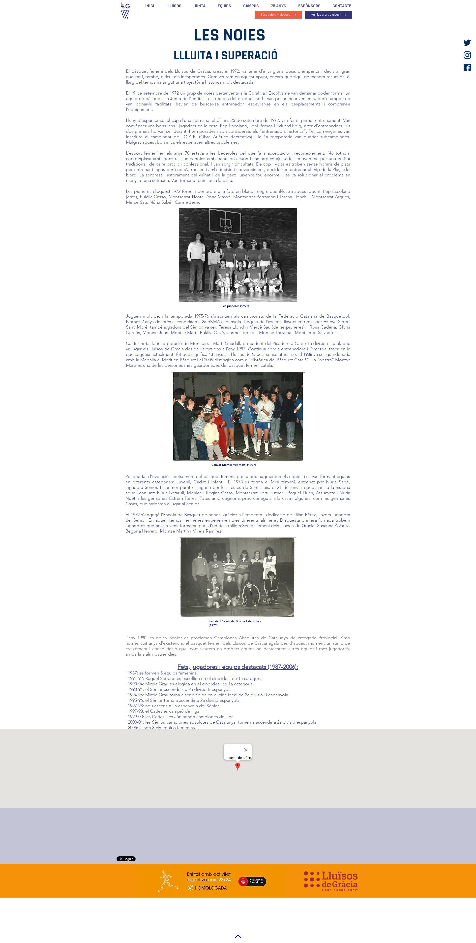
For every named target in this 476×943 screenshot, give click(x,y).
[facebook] (467, 67)
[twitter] (467, 42)
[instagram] (467, 55)
